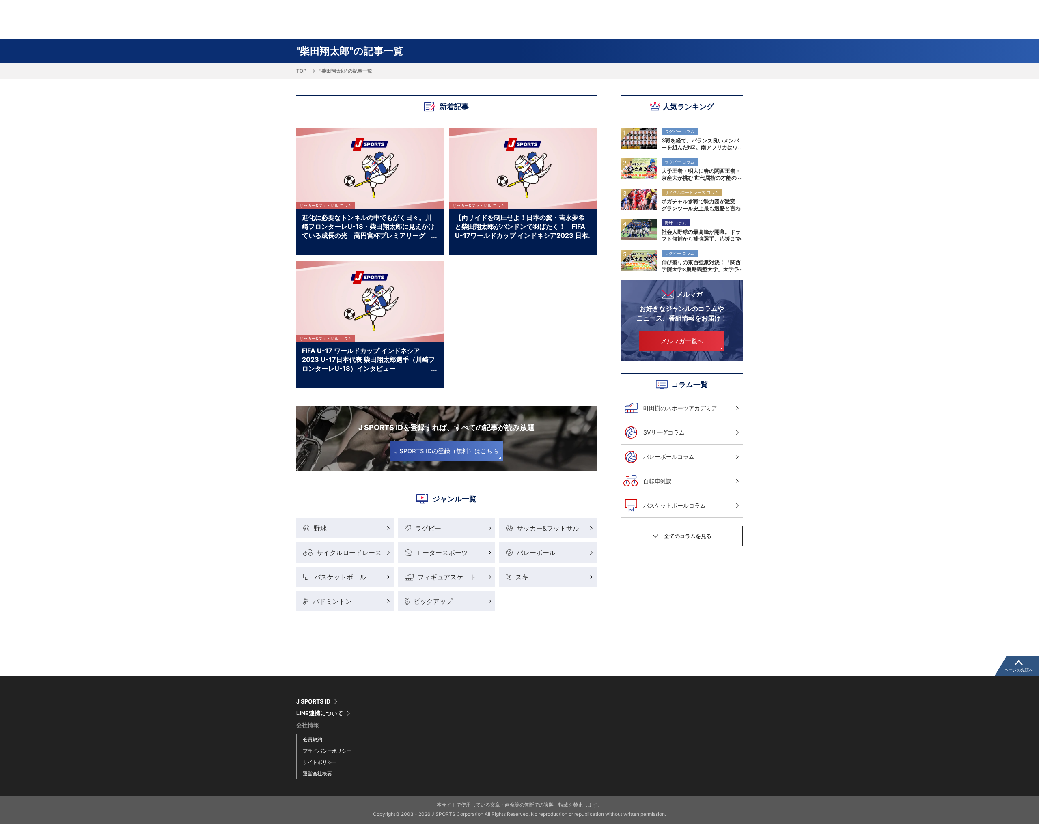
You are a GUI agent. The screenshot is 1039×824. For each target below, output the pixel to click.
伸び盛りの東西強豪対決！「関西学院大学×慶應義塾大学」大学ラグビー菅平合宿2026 (701, 265)
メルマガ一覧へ (682, 341)
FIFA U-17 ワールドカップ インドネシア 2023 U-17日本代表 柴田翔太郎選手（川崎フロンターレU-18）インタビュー (368, 359)
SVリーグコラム (664, 432)
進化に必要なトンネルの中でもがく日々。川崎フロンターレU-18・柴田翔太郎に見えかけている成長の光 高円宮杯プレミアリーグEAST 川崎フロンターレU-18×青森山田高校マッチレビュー (368, 226)
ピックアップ (433, 601)
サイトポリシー (320, 762)
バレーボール (536, 553)
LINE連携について (319, 713)
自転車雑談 (657, 481)
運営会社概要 (317, 773)
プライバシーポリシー (327, 751)
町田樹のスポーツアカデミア (680, 407)
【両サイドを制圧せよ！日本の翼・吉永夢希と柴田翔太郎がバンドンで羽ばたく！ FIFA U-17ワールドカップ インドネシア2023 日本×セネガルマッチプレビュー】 (521, 226)
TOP (301, 71)
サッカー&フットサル (548, 528)
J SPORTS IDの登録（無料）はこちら (446, 451)
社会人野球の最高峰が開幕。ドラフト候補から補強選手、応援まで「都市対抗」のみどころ (701, 234)
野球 (320, 528)
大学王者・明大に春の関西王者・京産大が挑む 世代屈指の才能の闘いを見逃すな (701, 174)
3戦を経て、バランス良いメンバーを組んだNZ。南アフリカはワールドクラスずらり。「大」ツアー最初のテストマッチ (701, 143)
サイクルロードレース (349, 553)
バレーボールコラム (668, 456)
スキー (525, 577)
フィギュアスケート (447, 577)
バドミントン (332, 601)
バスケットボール (340, 577)
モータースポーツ (442, 553)
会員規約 (312, 739)
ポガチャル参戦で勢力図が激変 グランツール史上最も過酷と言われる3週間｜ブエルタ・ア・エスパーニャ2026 (701, 204)
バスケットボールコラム (674, 505)
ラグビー (428, 528)
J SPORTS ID (313, 701)
